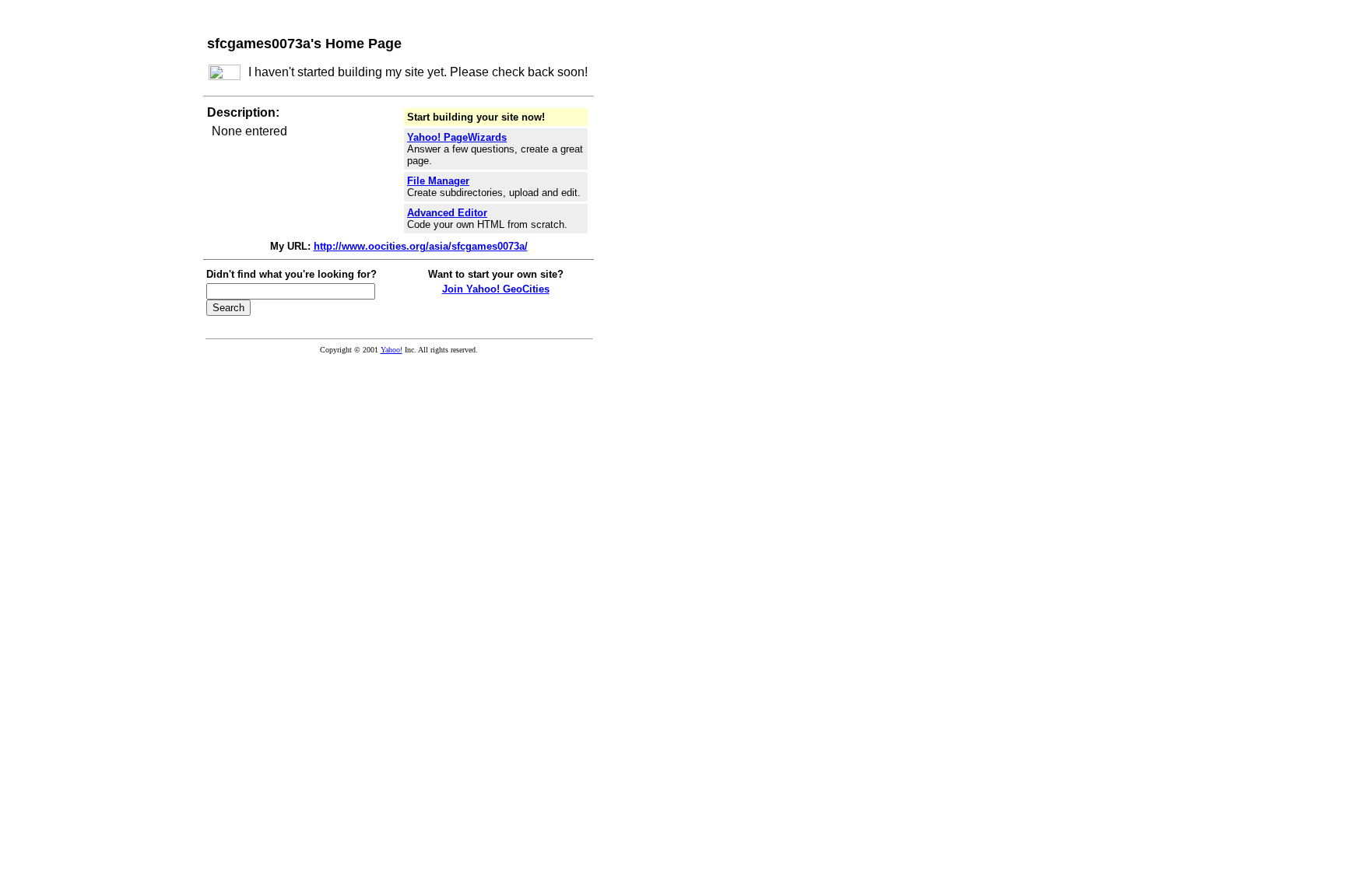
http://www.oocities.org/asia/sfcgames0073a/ (421, 246)
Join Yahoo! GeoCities (496, 289)
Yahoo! (391, 349)
